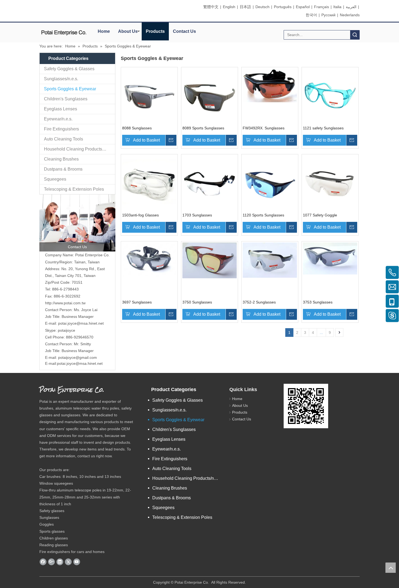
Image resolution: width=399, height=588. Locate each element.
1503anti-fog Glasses (140, 215)
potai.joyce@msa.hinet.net (81, 323)
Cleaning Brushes (61, 159)
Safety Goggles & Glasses (69, 68)
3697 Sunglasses (137, 302)
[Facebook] (43, 561)
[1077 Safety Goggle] (330, 182)
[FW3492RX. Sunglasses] (270, 85)
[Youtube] (76, 561)
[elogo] (63, 32)
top (390, 568)
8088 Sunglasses (137, 128)
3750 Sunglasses (197, 302)
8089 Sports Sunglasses (203, 128)
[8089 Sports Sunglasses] (209, 95)
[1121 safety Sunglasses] (330, 95)
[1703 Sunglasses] (209, 182)
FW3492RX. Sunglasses (263, 128)
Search (354, 34)
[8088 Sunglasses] (149, 95)
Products (155, 31)
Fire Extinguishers (61, 129)
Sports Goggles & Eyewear (70, 89)
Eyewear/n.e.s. (58, 119)
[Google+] (51, 561)
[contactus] (77, 222)
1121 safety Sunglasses (323, 128)
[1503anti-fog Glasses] (149, 182)
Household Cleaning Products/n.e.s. (78, 149)
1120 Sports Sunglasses (263, 215)
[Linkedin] (59, 561)
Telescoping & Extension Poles (74, 189)
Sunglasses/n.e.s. (61, 78)
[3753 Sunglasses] (330, 258)
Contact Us (184, 31)
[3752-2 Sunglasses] (270, 260)
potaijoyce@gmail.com (77, 357)
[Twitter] (68, 561)
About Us (128, 31)
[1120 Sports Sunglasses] (270, 182)
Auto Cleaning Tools (63, 139)
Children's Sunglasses (65, 99)
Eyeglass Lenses (60, 109)
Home (104, 31)
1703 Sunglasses (197, 215)
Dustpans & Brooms (63, 169)
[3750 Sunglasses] (209, 260)
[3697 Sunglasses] (149, 259)
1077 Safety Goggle (320, 215)
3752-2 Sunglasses (259, 302)
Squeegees (55, 179)
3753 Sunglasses (317, 302)
